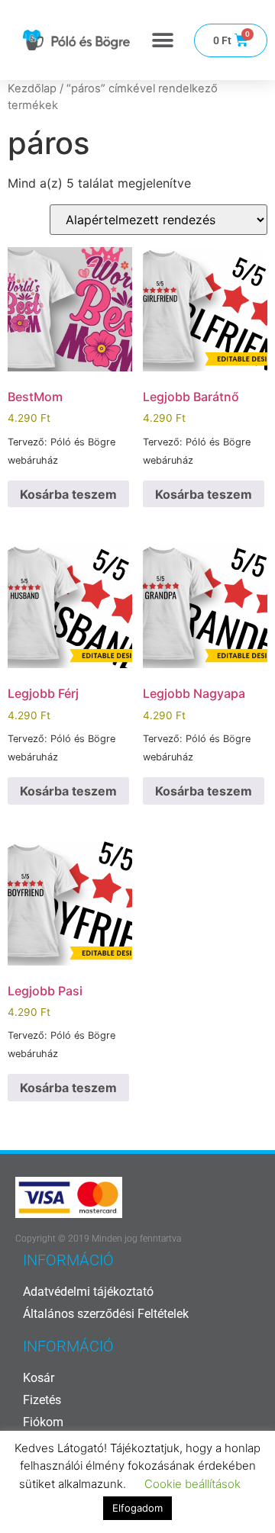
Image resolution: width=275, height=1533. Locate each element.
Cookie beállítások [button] (192, 1484)
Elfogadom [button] (137, 1508)
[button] (162, 40)
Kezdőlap (32, 88)
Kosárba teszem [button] (68, 494)
